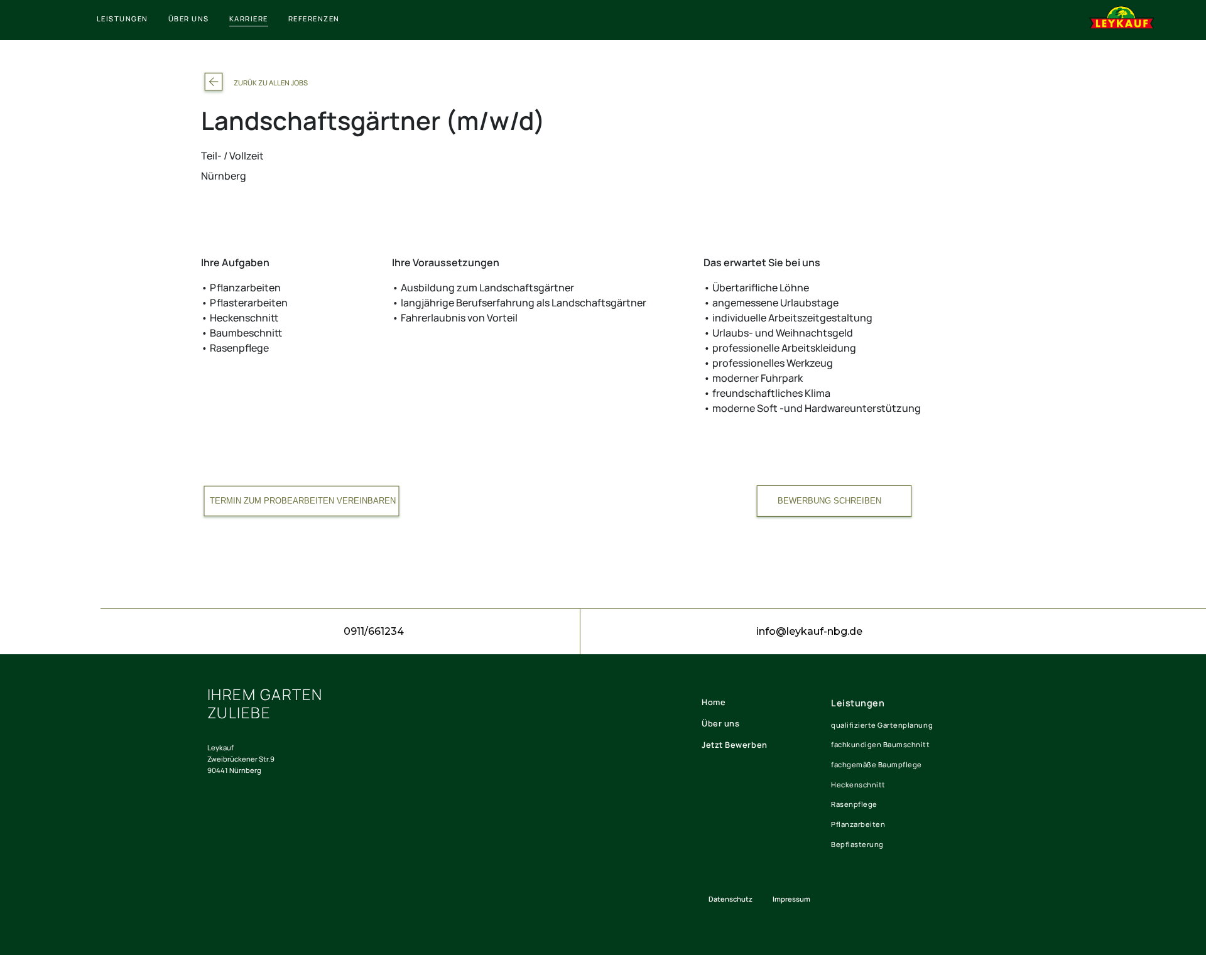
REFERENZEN (314, 18)
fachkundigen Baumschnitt (880, 744)
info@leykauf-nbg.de (809, 631)
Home (713, 702)
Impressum (791, 899)
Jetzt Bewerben (734, 744)
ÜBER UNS (188, 18)
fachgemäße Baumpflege (876, 764)
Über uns (720, 723)
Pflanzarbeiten (858, 824)
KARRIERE (248, 18)
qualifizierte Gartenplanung (882, 725)
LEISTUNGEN (122, 18)
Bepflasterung (857, 844)
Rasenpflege (854, 804)
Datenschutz (730, 899)
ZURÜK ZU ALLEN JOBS (271, 82)
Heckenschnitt (858, 784)
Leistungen (857, 703)
